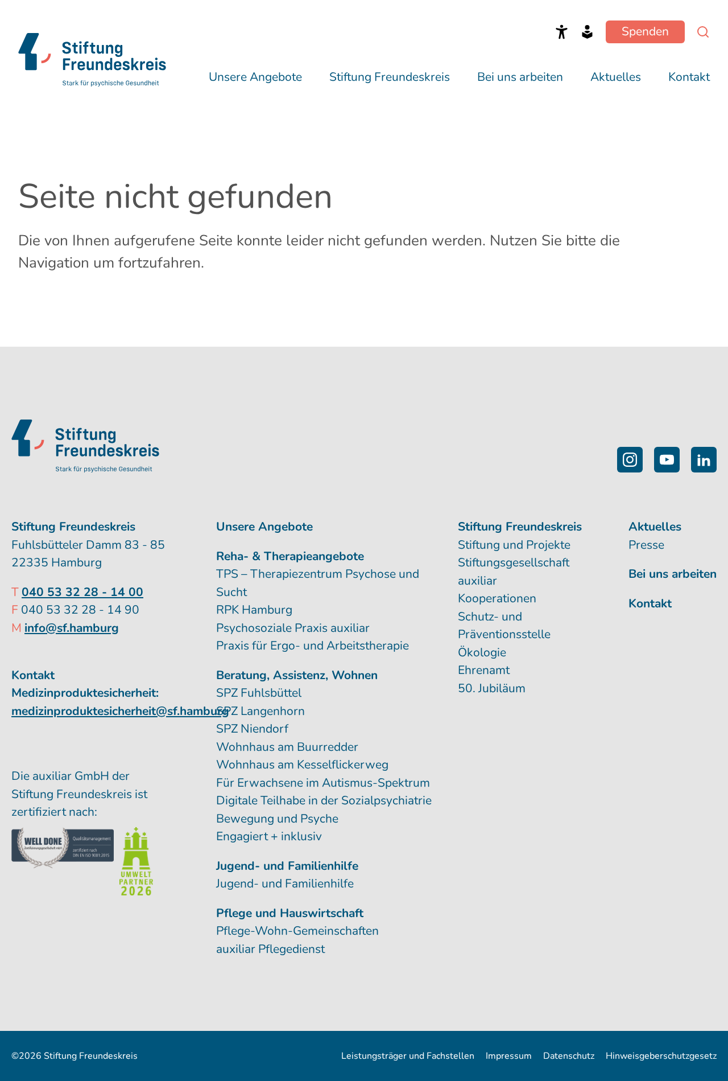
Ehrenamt (484, 670)
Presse (646, 545)
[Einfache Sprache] (587, 32)
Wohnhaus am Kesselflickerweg (302, 764)
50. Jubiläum (492, 688)
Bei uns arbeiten (520, 77)
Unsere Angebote (255, 77)
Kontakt (689, 77)
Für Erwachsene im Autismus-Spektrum (323, 783)
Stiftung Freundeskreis (389, 77)
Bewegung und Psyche (277, 819)
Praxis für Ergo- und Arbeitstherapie (312, 645)
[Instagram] (630, 459)
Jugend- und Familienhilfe (285, 883)
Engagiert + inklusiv (269, 836)
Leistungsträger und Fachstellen (407, 1056)
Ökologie (482, 652)
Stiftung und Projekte (514, 545)
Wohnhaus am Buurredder (287, 747)
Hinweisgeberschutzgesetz (661, 1056)
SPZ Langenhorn (260, 711)
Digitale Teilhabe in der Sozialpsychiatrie (324, 800)
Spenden (645, 31)
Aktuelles (615, 77)
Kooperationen (497, 598)
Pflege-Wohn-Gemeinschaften (297, 931)
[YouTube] (667, 459)
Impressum (509, 1056)
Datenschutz (568, 1056)
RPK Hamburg (254, 610)
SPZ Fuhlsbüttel (258, 693)
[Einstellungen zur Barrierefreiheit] (562, 32)
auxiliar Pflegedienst (270, 949)
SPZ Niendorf (252, 729)
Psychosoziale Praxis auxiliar (293, 628)
